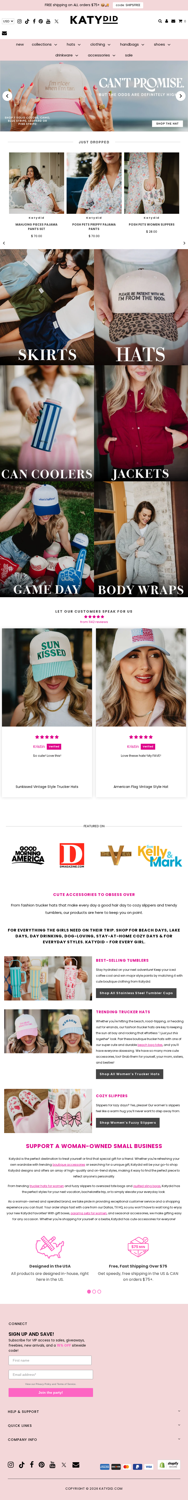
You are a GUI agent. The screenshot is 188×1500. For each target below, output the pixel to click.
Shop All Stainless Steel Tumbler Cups (136, 993)
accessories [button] (99, 55)
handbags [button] (130, 44)
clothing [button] (98, 44)
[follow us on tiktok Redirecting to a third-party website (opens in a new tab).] (22, 1465)
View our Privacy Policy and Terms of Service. (50, 1384)
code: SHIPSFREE (128, 5)
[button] (7, 96)
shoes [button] (160, 44)
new (20, 44)
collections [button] (42, 44)
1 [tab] (89, 1292)
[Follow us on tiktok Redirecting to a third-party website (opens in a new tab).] (27, 21)
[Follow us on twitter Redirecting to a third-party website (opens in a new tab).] (56, 21)
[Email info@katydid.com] (173, 21)
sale (129, 55)
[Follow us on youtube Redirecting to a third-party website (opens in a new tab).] (48, 21)
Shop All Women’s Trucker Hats (130, 1074)
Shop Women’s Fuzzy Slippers (128, 1122)
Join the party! (50, 1392)
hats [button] (71, 44)
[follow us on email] (75, 1465)
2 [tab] (94, 1292)
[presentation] (36, 183)
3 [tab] (99, 1292)
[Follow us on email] (4, 33)
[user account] (166, 21)
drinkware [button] (64, 55)
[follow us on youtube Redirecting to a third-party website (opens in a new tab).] (52, 1465)
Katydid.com (111, 1488)
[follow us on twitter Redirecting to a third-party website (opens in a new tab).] (64, 1465)
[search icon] (160, 21)
